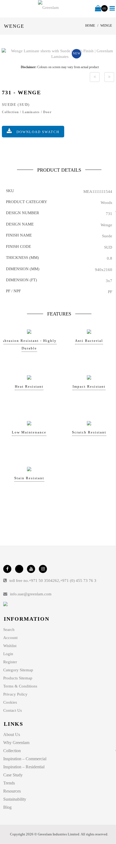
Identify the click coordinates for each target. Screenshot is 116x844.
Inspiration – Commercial (24, 758)
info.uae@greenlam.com (31, 594)
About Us (11, 734)
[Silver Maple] (95, 77)
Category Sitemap (18, 670)
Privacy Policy (15, 694)
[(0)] (98, 9)
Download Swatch (37, 132)
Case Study (13, 775)
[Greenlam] (48, 7)
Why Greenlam (16, 742)
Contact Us (12, 710)
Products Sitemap (17, 678)
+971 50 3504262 (44, 580)
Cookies (10, 702)
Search (9, 629)
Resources (12, 791)
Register (10, 662)
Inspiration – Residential (24, 767)
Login (8, 654)
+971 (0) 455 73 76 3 (78, 580)
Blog (7, 807)
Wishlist (9, 646)
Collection (12, 750)
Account (10, 637)
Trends (9, 783)
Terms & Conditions (20, 686)
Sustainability (14, 799)
